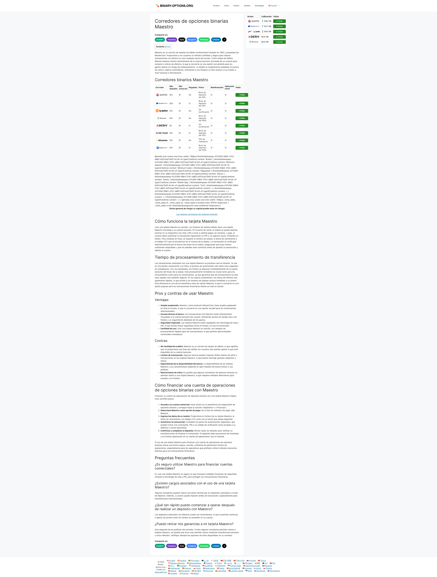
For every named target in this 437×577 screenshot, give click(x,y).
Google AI (192, 40)
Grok (182, 40)
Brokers (216, 6)
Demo (226, 6)
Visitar (279, 21)
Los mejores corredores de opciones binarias (196, 214)
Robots (236, 6)
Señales (247, 6)
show (167, 47)
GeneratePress (161, 572)
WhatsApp (204, 40)
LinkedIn (216, 40)
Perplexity (172, 40)
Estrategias (259, 6)
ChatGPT (159, 40)
